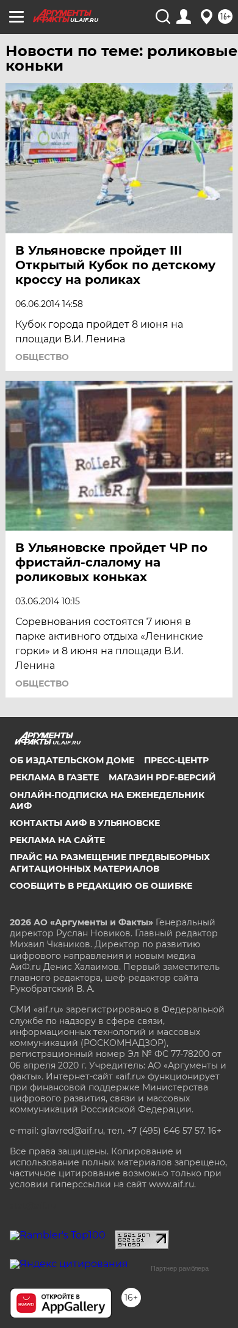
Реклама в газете (54, 777)
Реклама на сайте (57, 840)
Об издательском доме (72, 760)
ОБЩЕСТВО (42, 357)
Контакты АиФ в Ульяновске (85, 823)
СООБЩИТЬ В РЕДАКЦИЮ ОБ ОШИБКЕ (101, 885)
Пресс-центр (176, 760)
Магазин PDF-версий (162, 777)
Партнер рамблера (180, 1268)
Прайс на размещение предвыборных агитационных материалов (110, 863)
